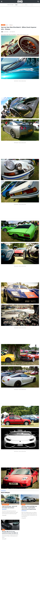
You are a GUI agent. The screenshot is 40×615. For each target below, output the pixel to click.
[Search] (38, 1)
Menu (1, 1)
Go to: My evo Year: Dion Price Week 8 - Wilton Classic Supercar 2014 (14, 34)
